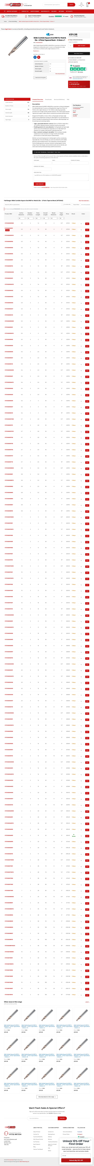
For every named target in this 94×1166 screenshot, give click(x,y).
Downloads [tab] (48, 99)
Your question (37, 172)
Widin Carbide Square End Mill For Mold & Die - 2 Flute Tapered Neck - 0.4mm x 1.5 (82, 1056)
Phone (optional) (75, 160)
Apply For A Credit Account (52, 1145)
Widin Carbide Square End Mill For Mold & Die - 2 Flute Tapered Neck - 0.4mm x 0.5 (47, 1056)
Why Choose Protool (38, 1139)
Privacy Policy (66, 1134)
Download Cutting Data (40, 77)
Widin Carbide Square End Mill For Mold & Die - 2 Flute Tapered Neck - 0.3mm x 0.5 (12, 1026)
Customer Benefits (37, 1136)
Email (53, 160)
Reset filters (76, 204)
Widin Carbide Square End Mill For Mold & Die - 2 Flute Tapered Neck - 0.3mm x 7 (12, 1056)
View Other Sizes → (79, 53)
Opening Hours (51, 1134)
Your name (36, 160)
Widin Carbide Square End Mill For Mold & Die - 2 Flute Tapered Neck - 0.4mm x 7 (64, 1085)
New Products (36, 1144)
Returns (50, 1139)
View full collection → (84, 200)
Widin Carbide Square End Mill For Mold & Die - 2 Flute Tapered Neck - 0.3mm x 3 (64, 1026)
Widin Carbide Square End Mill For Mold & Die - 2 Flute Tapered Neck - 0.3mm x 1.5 (29, 1026)
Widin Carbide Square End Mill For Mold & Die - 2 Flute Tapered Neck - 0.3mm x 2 (47, 1026)
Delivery (50, 1136)
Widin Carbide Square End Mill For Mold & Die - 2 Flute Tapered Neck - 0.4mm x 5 (47, 1085)
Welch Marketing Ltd (24, 1161)
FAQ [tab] (68, 99)
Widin (8, 1030)
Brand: (5, 1030)
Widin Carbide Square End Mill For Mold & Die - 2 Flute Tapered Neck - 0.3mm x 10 (29, 1056)
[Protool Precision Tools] (13, 5)
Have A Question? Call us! (15, 1132)
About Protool (36, 1131)
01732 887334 (75, 84)
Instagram (79, 1134)
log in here (8, 29)
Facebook (79, 1131)
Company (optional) (39, 166)
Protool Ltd (10, 1159)
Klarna (49, 1150)
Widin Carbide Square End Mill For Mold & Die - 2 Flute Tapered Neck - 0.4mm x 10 (82, 1085)
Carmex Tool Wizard (38, 1149)
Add (87, 223)
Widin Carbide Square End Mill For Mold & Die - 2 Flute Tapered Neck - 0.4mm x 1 (64, 1056)
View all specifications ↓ (60, 73)
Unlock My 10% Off (76, 1160)
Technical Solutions (52, 1141)
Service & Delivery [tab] (59, 99)
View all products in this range (46, 1096)
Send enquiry (40, 184)
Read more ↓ (36, 50)
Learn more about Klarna (78, 78)
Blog (34, 1146)
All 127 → (88, 1002)
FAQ (49, 1148)
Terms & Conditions (67, 1131)
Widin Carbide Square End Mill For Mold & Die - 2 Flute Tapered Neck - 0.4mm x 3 (29, 1085)
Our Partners (36, 1141)
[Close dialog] (90, 1140)
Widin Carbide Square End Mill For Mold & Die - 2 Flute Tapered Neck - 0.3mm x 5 (82, 1026)
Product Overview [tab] (38, 99)
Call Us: (25, 3)
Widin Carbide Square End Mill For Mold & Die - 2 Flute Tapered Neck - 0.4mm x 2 (12, 1085)
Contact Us (36, 1134)
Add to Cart (81, 45)
